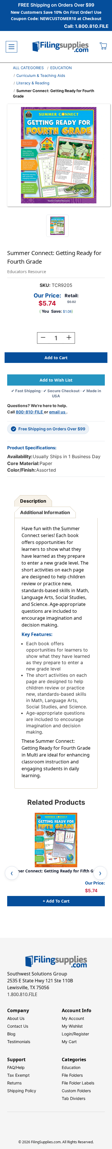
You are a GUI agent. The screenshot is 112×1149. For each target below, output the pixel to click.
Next (100, 873)
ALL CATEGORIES (28, 67)
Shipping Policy (21, 1090)
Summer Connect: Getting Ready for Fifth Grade (54, 871)
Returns (14, 1082)
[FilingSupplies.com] (60, 47)
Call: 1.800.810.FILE (86, 26)
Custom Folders (76, 1090)
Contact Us (17, 1026)
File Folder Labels (78, 1082)
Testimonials (18, 1041)
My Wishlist (72, 1026)
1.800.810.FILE (22, 994)
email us (57, 411)
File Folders (72, 1075)
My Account (73, 1018)
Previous (12, 873)
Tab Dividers (73, 1098)
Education (71, 1067)
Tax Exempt (18, 1075)
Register (81, 1033)
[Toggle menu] (11, 47)
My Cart (69, 1041)
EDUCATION (61, 67)
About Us (15, 1018)
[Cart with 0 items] (103, 46)
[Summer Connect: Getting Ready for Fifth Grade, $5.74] (56, 840)
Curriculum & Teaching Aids (40, 75)
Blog (11, 1033)
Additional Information (45, 512)
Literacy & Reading (32, 83)
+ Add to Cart (56, 901)
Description (33, 501)
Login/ (68, 1033)
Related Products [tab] (56, 802)
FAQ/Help (16, 1067)
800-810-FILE (30, 411)
